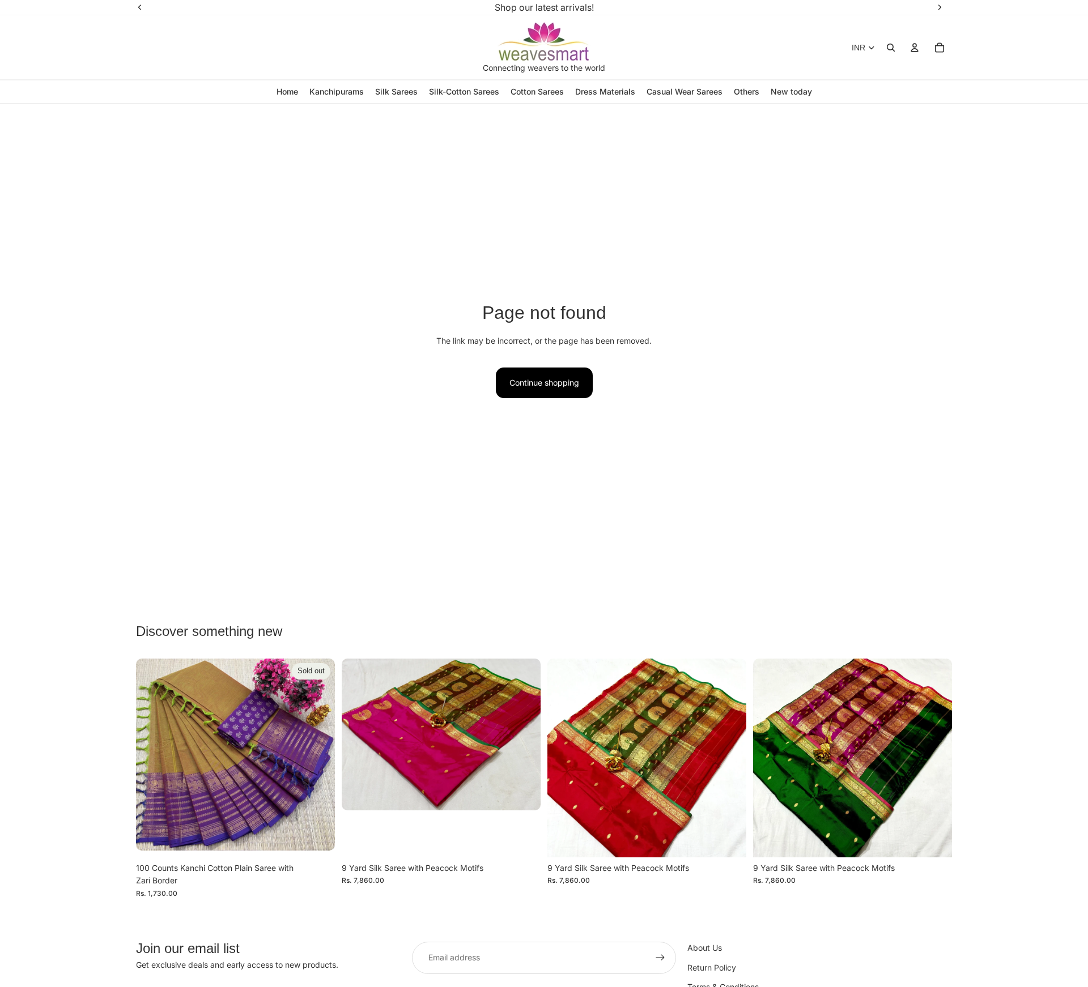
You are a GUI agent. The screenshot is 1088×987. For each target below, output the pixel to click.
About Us (704, 947)
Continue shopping (544, 382)
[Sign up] (660, 957)
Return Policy (711, 967)
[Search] (890, 47)
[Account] (914, 47)
